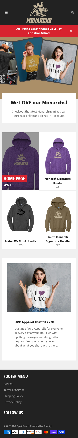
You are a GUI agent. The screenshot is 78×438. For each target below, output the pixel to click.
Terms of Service (14, 390)
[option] (39, 68)
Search (8, 384)
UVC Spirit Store (20, 426)
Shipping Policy (13, 396)
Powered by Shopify (41, 426)
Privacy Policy (13, 402)
